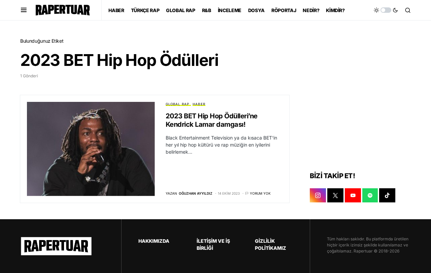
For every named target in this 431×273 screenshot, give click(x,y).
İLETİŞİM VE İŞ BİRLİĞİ (213, 244)
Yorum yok (260, 193)
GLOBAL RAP (178, 104)
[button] (23, 10)
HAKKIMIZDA (153, 241)
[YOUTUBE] (353, 195)
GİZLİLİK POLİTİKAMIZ (270, 244)
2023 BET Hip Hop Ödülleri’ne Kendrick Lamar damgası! (212, 120)
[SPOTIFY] (370, 195)
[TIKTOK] (387, 195)
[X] (335, 195)
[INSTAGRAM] (318, 195)
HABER (199, 104)
